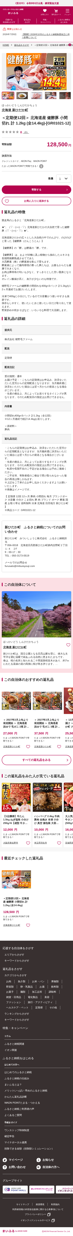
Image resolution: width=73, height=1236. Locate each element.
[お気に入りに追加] (68, 645)
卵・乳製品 (26, 986)
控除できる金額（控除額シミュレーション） (29, 1148)
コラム (7, 1036)
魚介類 (21, 981)
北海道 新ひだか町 (15, 110)
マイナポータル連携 (15, 1142)
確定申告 (9, 1136)
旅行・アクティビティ (40, 1002)
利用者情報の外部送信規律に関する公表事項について (37, 1209)
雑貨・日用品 (13, 997)
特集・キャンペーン (45, 21)
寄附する (36, 189)
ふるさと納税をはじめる (64, 21)
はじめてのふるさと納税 (18, 1072)
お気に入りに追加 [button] (28, 746)
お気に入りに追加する (36, 200)
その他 (53, 1007)
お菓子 (10, 991)
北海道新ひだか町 (11, 746)
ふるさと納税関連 (14, 1043)
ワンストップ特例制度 (16, 1130)
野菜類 (10, 986)
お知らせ (48, 1159)
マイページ (16, 1159)
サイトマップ (22, 1204)
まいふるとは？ (13, 1084)
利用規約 (55, 1204)
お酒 (42, 986)
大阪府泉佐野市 (10, 843)
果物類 (55, 981)
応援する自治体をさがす (9, 21)
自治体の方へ (51, 1166)
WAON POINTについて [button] (41, 166)
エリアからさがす (14, 954)
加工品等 (37, 991)
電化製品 (33, 997)
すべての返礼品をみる (36, 759)
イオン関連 (10, 1050)
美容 (46, 997)
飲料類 (55, 986)
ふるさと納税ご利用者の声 (19, 1108)
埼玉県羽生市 (40, 843)
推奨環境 (40, 1204)
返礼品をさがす (27, 21)
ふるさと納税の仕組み (16, 1078)
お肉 (8, 981)
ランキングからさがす (16, 1013)
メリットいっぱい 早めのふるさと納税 (25, 1090)
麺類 (22, 991)
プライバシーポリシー (35, 1214)
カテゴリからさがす (15, 975)
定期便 (39, 1007)
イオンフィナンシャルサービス (35, 1220)
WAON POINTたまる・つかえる (22, 1102)
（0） (26, 132)
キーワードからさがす (16, 960)
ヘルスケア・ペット (17, 1007)
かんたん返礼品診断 (15, 1096)
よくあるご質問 (13, 1115)
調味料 (52, 991)
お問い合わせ (17, 1166)
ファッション (13, 1002)
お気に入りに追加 (68, 645)
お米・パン (38, 981)
